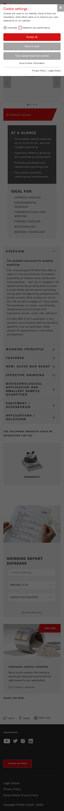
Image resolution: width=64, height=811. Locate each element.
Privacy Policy (39, 70)
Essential (12, 27)
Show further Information (32, 63)
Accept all (32, 37)
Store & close (32, 46)
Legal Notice (54, 70)
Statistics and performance (36, 27)
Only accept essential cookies (32, 55)
